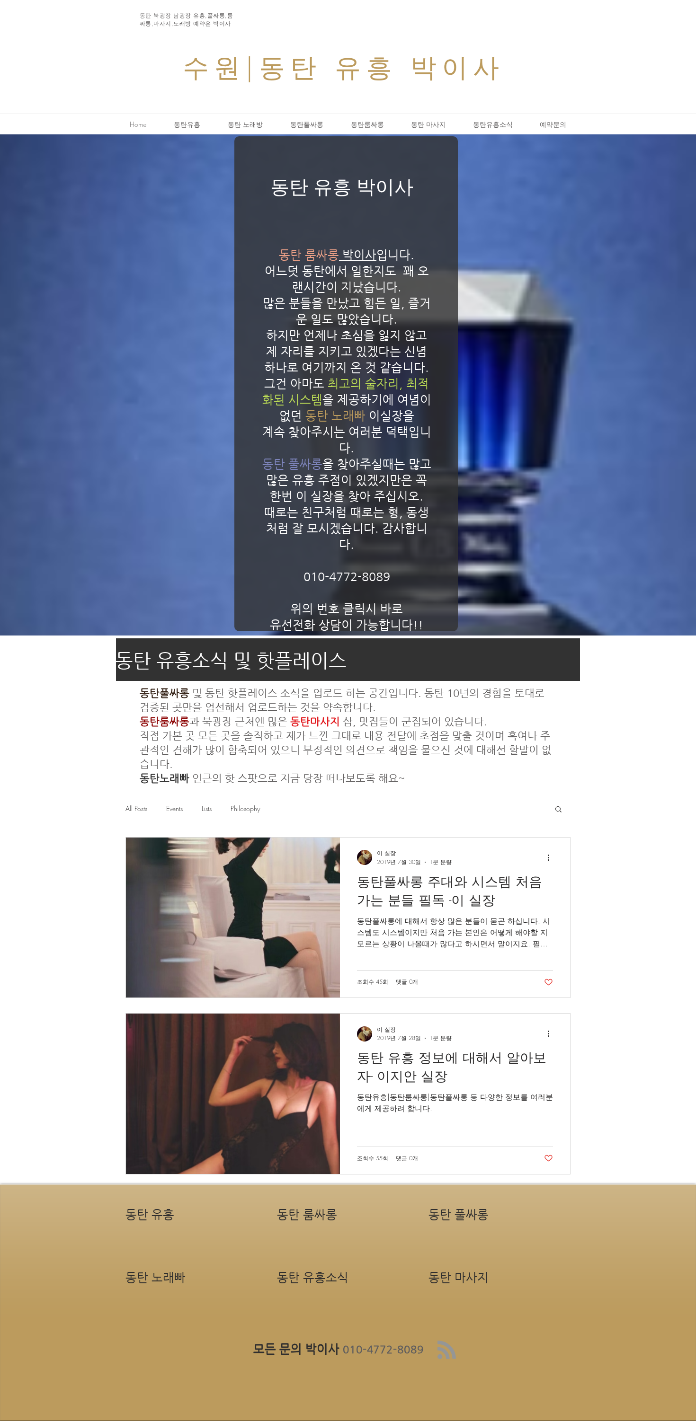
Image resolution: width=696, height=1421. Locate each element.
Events (174, 808)
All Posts (136, 808)
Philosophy (245, 808)
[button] (558, 810)
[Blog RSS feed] (446, 1350)
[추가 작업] (551, 857)
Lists (207, 808)
